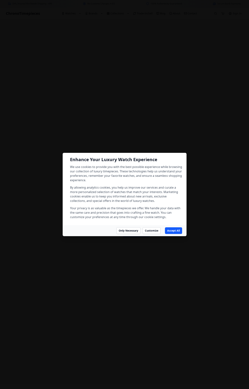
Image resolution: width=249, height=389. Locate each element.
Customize (151, 230)
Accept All (173, 230)
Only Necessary (128, 230)
